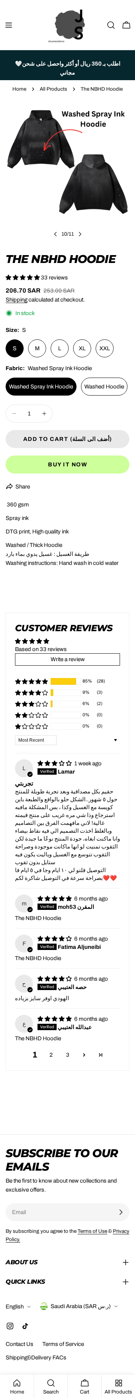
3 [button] (67, 1055)
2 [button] (51, 1055)
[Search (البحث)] (111, 25)
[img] (55, 763)
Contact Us (19, 1344)
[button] (23, 278)
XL (82, 348)
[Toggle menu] (8, 25)
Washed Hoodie (104, 387)
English (15, 1307)
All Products (53, 89)
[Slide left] (56, 234)
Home (19, 89)
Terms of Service (63, 1344)
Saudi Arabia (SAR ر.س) (81, 1306)
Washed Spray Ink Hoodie (41, 387)
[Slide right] (80, 234)
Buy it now (67, 464)
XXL (104, 348)
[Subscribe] (121, 1212)
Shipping (16, 300)
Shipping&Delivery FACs (36, 1358)
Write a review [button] (68, 659)
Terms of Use (92, 1231)
